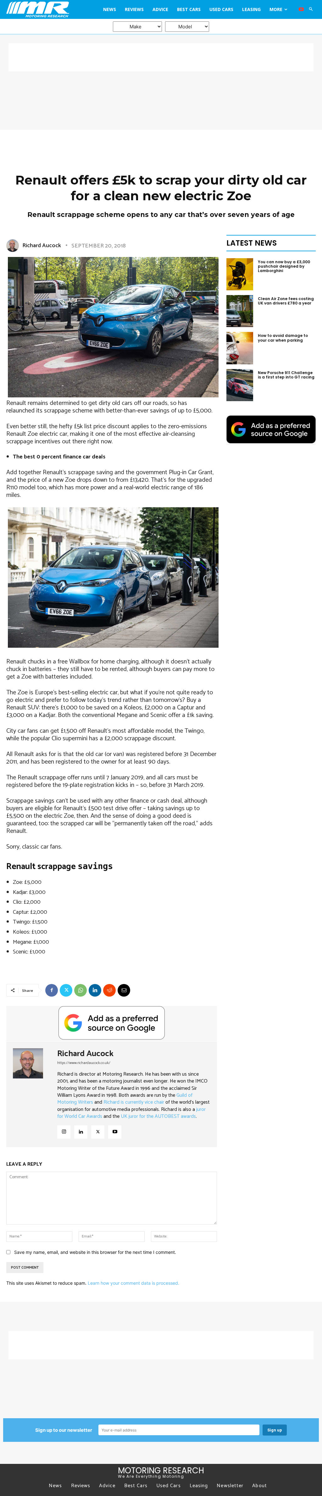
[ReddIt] (109, 990)
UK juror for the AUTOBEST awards (158, 1116)
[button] (311, 9)
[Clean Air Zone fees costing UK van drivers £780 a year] (239, 311)
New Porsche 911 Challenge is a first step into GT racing (286, 375)
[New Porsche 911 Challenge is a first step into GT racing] (239, 385)
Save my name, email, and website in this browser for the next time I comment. (95, 1252)
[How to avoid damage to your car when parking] (239, 348)
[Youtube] (301, 9)
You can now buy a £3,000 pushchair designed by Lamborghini (284, 266)
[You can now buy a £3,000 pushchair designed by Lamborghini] (239, 274)
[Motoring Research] (45, 9)
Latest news (251, 243)
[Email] (124, 990)
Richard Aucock (41, 245)
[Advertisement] (161, 57)
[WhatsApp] (80, 990)
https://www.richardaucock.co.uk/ (83, 1063)
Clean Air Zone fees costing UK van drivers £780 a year (286, 301)
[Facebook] (51, 990)
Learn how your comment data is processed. (133, 1283)
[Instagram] (63, 1132)
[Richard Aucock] (13, 245)
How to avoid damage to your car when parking (283, 338)
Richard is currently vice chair (133, 1102)
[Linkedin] (95, 990)
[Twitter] (66, 990)
